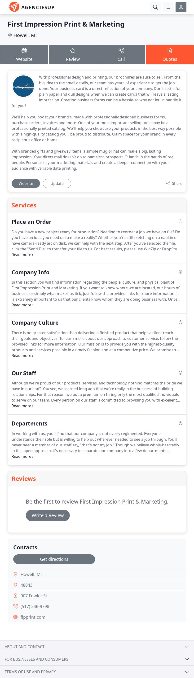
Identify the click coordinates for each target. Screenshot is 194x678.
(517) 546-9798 (35, 606)
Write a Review (48, 515)
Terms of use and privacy (30, 671)
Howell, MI (25, 35)
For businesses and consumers (36, 659)
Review (73, 59)
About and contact (24, 646)
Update (57, 183)
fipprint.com (33, 617)
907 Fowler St (34, 596)
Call (121, 59)
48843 (26, 585)
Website (24, 59)
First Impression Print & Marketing (66, 23)
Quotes (170, 59)
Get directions (54, 559)
